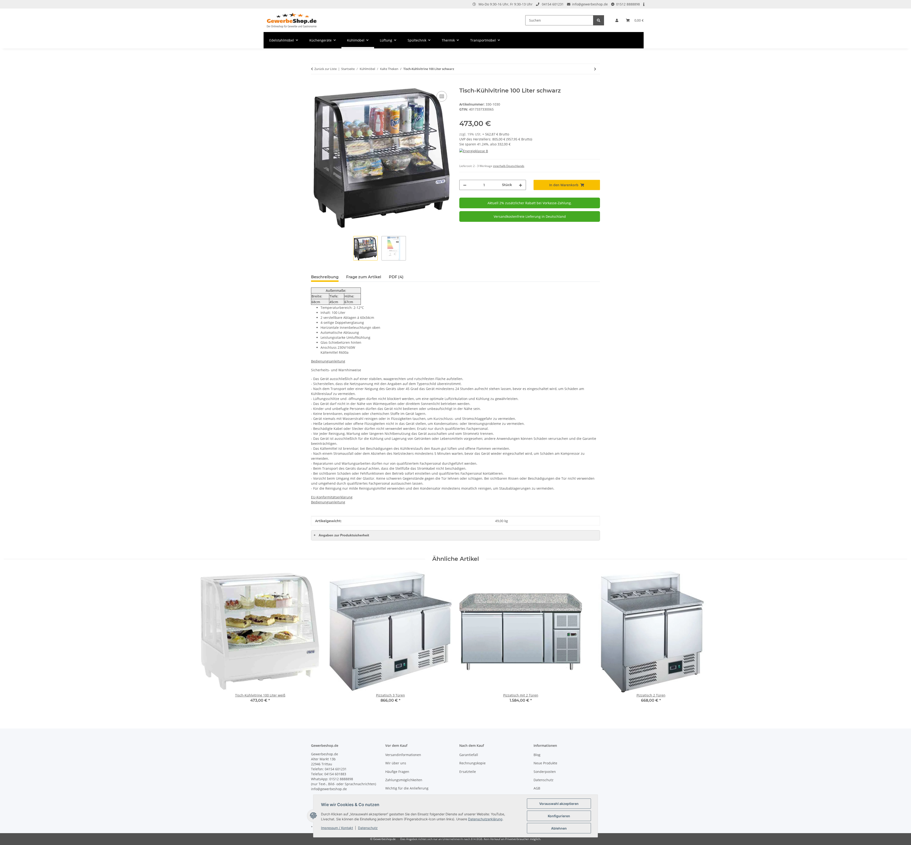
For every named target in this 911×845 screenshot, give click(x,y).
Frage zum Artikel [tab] (363, 277)
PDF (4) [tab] (396, 277)
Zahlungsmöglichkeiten (403, 780)
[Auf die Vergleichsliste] (442, 96)
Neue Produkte (545, 763)
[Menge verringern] (465, 185)
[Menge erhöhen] (520, 185)
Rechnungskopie (472, 763)
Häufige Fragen (397, 771)
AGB (537, 788)
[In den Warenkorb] (315, 84)
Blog (537, 754)
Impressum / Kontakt (337, 828)
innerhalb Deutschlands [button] (508, 166)
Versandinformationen (403, 754)
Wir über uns (395, 763)
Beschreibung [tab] (325, 277)
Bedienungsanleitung (328, 361)
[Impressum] (644, 4)
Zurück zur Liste (325, 69)
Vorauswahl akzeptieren (559, 804)
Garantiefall (468, 754)
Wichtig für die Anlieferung (406, 788)
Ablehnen (559, 828)
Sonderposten (545, 771)
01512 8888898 (628, 4)
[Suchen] (598, 20)
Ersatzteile (467, 771)
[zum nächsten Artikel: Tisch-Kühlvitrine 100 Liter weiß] (595, 69)
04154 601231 (553, 4)
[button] (617, 20)
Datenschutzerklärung (485, 819)
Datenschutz (368, 828)
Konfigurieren (559, 816)
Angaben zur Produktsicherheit (341, 535)
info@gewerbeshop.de (590, 4)
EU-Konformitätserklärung (332, 497)
